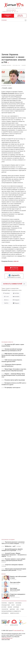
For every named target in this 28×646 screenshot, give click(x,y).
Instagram (16, 300)
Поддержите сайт (7, 16)
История (4, 607)
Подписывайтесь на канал (14, 276)
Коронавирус (5, 613)
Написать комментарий (14, 283)
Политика (4, 602)
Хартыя (14, 5)
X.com (7, 296)
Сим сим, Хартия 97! (20, 16)
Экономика (18, 602)
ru (15, 11)
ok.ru (7, 300)
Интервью (16, 607)
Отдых (22, 609)
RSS (7, 303)
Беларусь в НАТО (14, 613)
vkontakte (16, 296)
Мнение (10, 607)
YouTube (16, 293)
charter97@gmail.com (7, 638)
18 (8, 62)
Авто (17, 609)
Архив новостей (6, 11)
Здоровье (12, 609)
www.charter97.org (18, 630)
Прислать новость (11, 10)
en (17, 11)
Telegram (16, 303)
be (12, 11)
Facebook (7, 293)
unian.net (15, 261)
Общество (11, 602)
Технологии (5, 609)
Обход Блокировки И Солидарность (11, 611)
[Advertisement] (14, 38)
